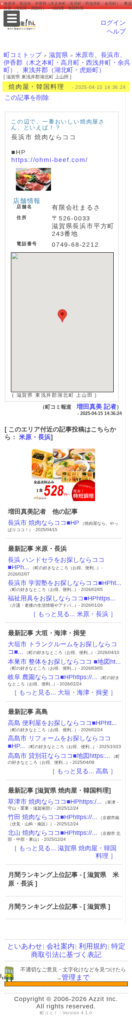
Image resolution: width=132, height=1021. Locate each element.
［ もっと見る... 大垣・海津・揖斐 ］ (64, 692)
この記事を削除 (27, 97)
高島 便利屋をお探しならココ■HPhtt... (62, 722)
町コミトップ (23, 54)
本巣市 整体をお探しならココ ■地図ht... (64, 661)
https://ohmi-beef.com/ (49, 159)
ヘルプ (116, 31)
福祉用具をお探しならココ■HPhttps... (61, 598)
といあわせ (24, 946)
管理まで (76, 977)
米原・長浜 (35, 437)
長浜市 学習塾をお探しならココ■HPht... (64, 582)
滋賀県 (58, 54)
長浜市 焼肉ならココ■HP (43, 522)
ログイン (113, 22)
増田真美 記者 (97, 406)
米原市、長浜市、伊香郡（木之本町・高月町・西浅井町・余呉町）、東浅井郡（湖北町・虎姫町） (67, 62)
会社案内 (60, 946)
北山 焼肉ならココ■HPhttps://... (52, 832)
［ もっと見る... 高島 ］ (83, 771)
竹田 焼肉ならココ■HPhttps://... (52, 817)
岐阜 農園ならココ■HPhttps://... (52, 677)
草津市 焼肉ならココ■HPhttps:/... (55, 801)
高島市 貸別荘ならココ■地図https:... (59, 755)
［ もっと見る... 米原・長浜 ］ (73, 614)
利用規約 (93, 946)
